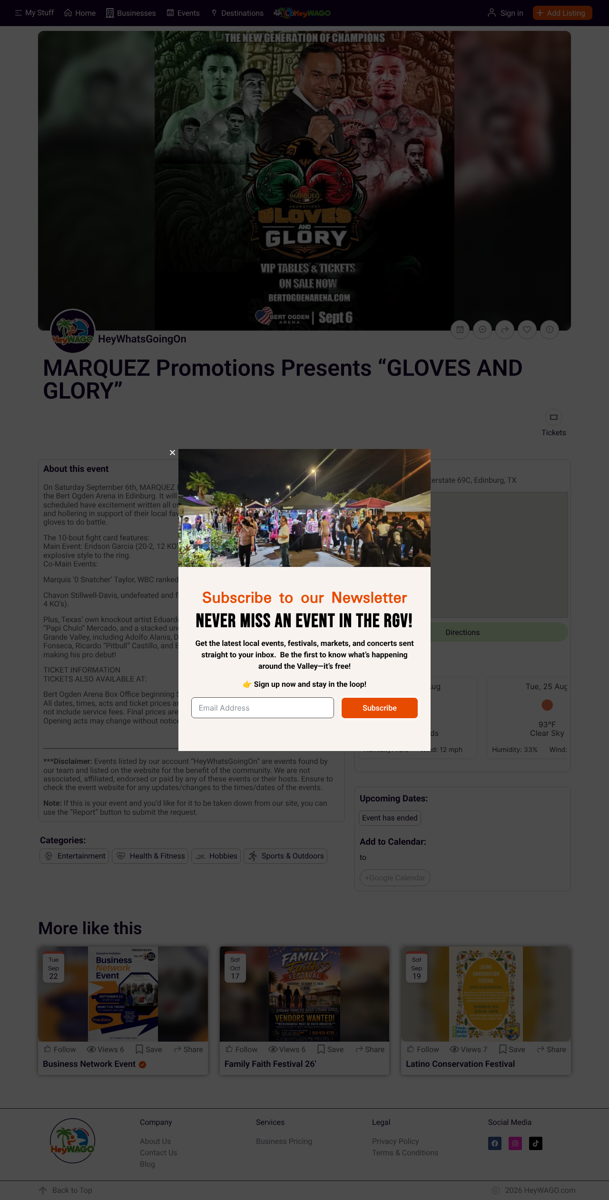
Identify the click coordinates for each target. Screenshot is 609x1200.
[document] (304, 600)
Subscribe (379, 707)
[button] (172, 452)
